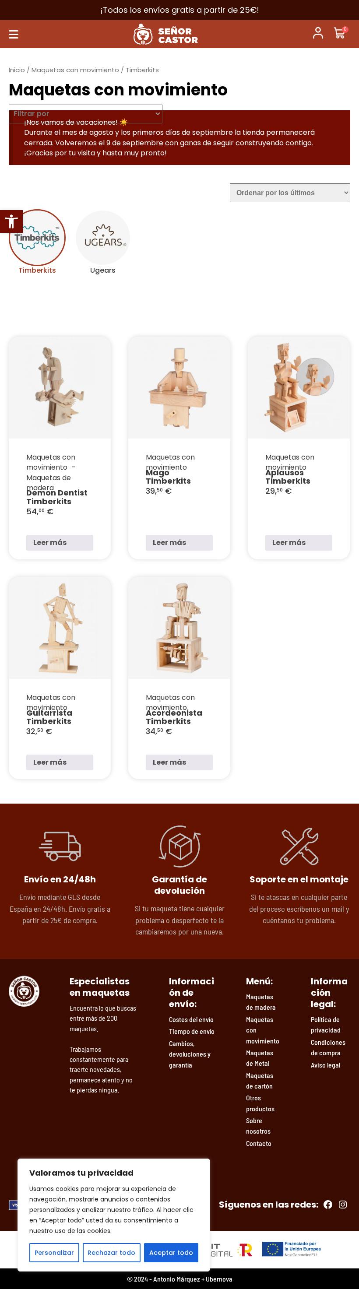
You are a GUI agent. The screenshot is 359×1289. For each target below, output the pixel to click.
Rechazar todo (111, 1252)
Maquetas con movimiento (75, 70)
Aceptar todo (171, 1252)
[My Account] (318, 34)
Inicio (17, 70)
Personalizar (54, 1252)
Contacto (258, 1143)
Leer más (50, 542)
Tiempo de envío (192, 1031)
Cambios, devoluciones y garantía (190, 1054)
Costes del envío (191, 1019)
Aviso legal (325, 1065)
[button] (11, 221)
